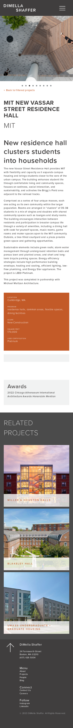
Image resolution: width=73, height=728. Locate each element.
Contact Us (25, 690)
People (23, 677)
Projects (24, 674)
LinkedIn (24, 706)
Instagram (25, 703)
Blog (22, 680)
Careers (24, 693)
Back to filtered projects (20, 90)
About (23, 671)
